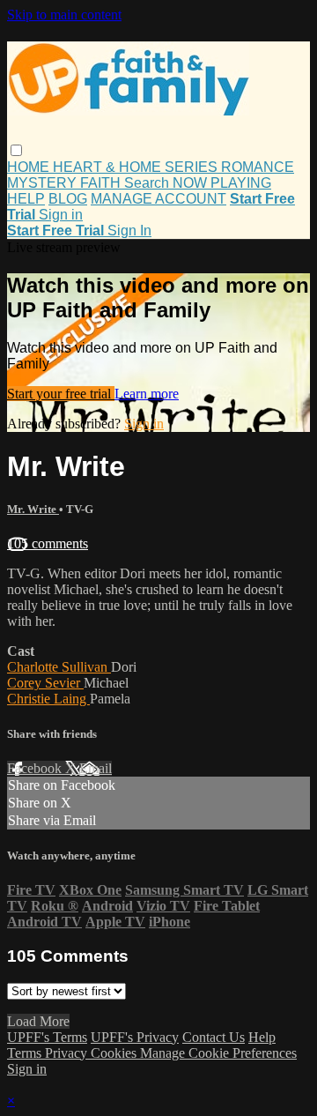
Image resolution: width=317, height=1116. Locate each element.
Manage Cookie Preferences (218, 1052)
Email (95, 768)
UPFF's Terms (47, 1037)
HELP (26, 198)
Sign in (61, 214)
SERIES (193, 167)
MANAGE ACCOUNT (158, 198)
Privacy (68, 1052)
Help (262, 1037)
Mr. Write (33, 509)
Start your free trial (60, 393)
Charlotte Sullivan (59, 666)
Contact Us (213, 1037)
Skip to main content (64, 14)
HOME (30, 167)
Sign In (129, 230)
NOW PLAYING (222, 182)
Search (148, 182)
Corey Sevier (45, 682)
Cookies (115, 1052)
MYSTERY (43, 182)
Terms (26, 1052)
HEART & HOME (109, 167)
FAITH (102, 182)
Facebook (36, 768)
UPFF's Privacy (135, 1037)
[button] (16, 150)
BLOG (67, 198)
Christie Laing (48, 698)
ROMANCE (257, 167)
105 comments (47, 543)
